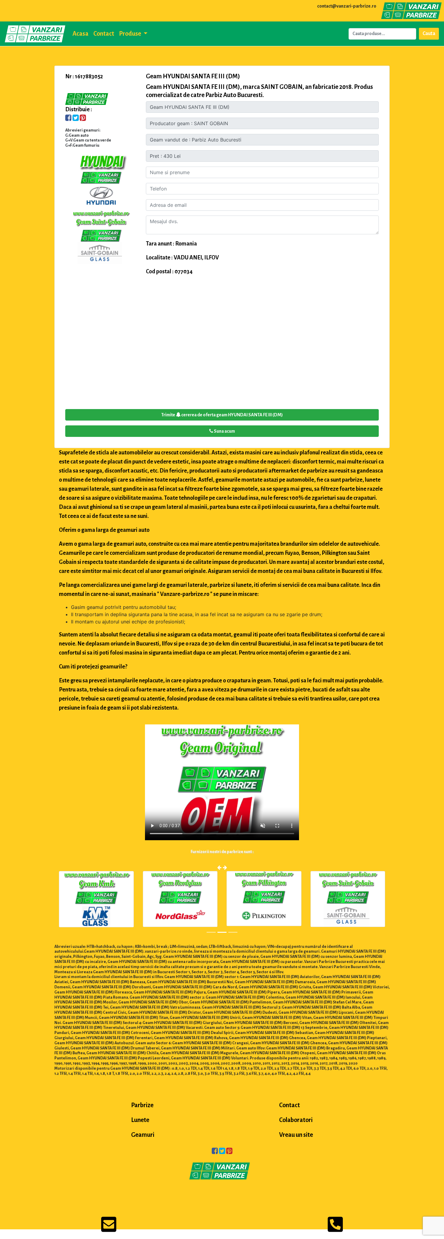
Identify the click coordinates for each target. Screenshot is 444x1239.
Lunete (140, 1120)
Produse (130, 33)
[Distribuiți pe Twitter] (75, 118)
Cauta (429, 33)
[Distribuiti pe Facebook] (68, 118)
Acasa (80, 33)
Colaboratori (296, 1120)
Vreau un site (296, 1134)
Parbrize (142, 1105)
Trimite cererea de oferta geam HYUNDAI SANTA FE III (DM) (222, 414)
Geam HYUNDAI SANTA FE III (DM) (193, 76)
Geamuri (142, 1134)
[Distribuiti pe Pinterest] (83, 118)
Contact (103, 33)
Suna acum (224, 431)
